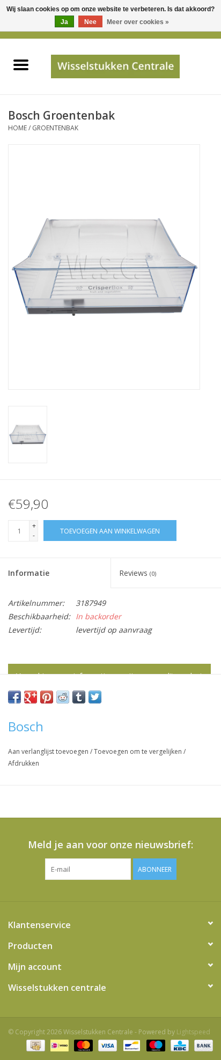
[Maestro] (155, 1045)
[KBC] (178, 1045)
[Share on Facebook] (14, 697)
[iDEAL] (58, 1045)
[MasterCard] (82, 1045)
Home (17, 127)
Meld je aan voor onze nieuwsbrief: (110, 844)
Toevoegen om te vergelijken (138, 751)
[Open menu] (21, 64)
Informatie (28, 573)
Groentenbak (55, 127)
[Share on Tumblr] (78, 697)
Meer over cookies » (138, 22)
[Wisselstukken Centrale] (131, 66)
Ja (64, 22)
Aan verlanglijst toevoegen (49, 751)
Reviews (137, 573)
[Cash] (34, 1045)
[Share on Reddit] (62, 697)
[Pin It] (46, 697)
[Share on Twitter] (95, 697)
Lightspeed (193, 1031)
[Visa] (106, 1045)
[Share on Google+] (30, 697)
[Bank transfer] (201, 1045)
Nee (90, 22)
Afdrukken (23, 763)
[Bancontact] (130, 1045)
